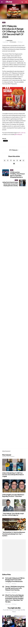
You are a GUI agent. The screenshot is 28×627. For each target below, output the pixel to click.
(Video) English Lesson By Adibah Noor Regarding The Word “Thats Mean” (13, 495)
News (4, 22)
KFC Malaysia (14, 150)
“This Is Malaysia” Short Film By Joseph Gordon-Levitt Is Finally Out (13, 514)
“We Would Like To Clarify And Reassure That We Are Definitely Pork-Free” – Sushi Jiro (13, 533)
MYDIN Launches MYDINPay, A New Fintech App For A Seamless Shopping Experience (17, 174)
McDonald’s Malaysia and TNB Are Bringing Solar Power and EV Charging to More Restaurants (14, 579)
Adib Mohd (9, 40)
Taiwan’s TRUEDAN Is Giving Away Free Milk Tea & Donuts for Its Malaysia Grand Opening (14, 588)
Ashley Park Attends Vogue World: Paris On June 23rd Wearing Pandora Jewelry (10, 183)
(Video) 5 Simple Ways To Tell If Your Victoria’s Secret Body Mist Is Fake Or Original (13, 474)
